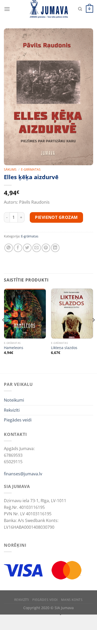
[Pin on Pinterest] (46, 248)
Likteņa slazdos (64, 347)
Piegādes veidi (18, 420)
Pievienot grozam (56, 217)
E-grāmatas (31, 169)
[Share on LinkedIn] (55, 248)
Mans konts (72, 600)
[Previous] (3, 330)
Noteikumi (14, 400)
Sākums (10, 169)
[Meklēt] (80, 9)
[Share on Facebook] (18, 248)
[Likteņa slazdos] (72, 313)
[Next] (93, 330)
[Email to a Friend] (36, 248)
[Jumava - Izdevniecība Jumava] (48, 9)
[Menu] (7, 9)
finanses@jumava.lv (23, 474)
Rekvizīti (12, 410)
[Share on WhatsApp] (8, 248)
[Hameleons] (25, 313)
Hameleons (13, 347)
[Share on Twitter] (27, 248)
